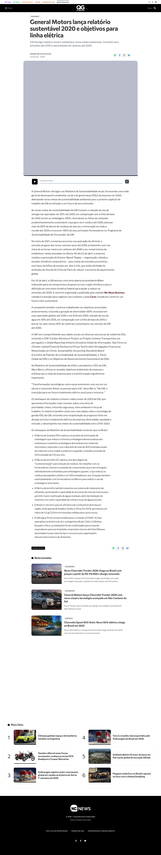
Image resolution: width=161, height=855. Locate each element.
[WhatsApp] (115, 55)
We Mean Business (114, 292)
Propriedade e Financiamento (101, 831)
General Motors (38, 548)
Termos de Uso (77, 831)
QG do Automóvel (63, 2)
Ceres (93, 296)
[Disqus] (80, 675)
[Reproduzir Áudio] (35, 181)
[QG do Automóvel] (80, 8)
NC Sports (16, 2)
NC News (8, 2)
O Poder (38, 2)
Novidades (35, 16)
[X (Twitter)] (124, 55)
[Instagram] (149, 2)
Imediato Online (27, 2)
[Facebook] (152, 2)
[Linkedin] (129, 55)
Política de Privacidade (57, 831)
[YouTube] (156, 2)
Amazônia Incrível (49, 2)
